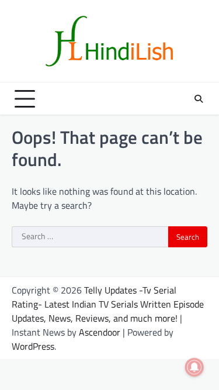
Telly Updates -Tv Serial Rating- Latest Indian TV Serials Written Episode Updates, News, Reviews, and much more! (108, 304)
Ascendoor (99, 332)
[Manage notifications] (194, 367)
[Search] (198, 99)
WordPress (33, 346)
